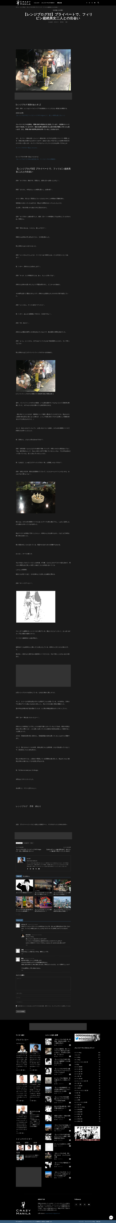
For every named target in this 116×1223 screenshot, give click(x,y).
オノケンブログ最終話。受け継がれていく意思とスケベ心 (62, 1080)
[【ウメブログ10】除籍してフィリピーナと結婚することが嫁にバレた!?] (49, 1127)
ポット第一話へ (20, 1100)
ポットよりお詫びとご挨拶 (62, 1144)
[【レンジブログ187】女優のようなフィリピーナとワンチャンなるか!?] (49, 1071)
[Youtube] (95, 3)
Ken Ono (28, 935)
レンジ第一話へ (34, 1070)
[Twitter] (92, 3)
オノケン (56, 1056)
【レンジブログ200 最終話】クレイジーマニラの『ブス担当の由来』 (61, 1098)
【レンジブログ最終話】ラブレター (24, 892)
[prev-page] (17, 914)
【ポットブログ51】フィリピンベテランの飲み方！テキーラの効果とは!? (62, 1174)
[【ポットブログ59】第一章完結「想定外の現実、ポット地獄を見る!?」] (49, 1042)
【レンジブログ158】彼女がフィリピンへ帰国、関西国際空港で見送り (62, 1136)
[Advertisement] (58, 35)
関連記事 (19, 876)
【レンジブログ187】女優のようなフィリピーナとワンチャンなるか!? (62, 1070)
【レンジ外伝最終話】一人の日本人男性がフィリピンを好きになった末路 (62, 1089)
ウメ (55, 1130)
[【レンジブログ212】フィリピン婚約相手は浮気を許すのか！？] (43, 902)
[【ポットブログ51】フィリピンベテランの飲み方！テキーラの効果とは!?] (49, 1174)
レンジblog (22, 7)
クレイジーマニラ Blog (48, 2)
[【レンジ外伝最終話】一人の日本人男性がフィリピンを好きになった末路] (49, 1090)
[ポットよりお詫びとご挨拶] (49, 1147)
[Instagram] (89, 3)
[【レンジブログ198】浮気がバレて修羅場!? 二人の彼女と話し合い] (49, 1061)
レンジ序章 (60, 10)
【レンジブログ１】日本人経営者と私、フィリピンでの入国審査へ (36, 159)
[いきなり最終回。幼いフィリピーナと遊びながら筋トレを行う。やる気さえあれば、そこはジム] (49, 1051)
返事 (22, 930)
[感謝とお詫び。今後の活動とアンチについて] (49, 1118)
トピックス (36, 2)
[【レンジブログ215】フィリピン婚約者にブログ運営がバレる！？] (43, 885)
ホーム (17, 7)
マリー (31, 843)
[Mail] (34, 869)
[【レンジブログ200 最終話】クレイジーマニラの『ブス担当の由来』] (49, 1099)
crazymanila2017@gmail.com (52, 1213)
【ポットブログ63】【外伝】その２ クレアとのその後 (62, 1155)
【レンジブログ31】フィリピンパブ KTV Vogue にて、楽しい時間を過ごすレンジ (40, 115)
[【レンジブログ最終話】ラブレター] (24, 885)
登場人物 (59, 2)
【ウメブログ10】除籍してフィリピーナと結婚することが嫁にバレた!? (62, 1127)
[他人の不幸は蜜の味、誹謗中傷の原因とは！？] (49, 1108)
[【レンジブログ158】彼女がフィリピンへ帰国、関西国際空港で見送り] (49, 1137)
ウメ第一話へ (33, 1100)
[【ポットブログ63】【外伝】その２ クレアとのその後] (49, 1155)
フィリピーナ (26, 843)
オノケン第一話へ (20, 1070)
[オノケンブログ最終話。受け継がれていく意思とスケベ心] (49, 1080)
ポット (55, 1045)
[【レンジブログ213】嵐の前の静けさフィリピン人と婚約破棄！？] (24, 902)
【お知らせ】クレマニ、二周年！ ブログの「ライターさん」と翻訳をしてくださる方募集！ (35, 1123)
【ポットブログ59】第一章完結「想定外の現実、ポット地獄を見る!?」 (62, 1041)
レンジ (51, 22)
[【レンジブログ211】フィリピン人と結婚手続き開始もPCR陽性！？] (62, 902)
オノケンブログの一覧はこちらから (26, 148)
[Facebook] (87, 3)
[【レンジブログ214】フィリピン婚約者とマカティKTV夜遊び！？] (62, 885)
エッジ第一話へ (20, 1133)
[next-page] (19, 914)
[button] (98, 3)
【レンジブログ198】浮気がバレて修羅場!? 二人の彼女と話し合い (62, 1061)
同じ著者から (26, 876)
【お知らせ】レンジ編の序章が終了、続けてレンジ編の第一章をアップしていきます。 (58, 850)
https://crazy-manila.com (32, 860)
